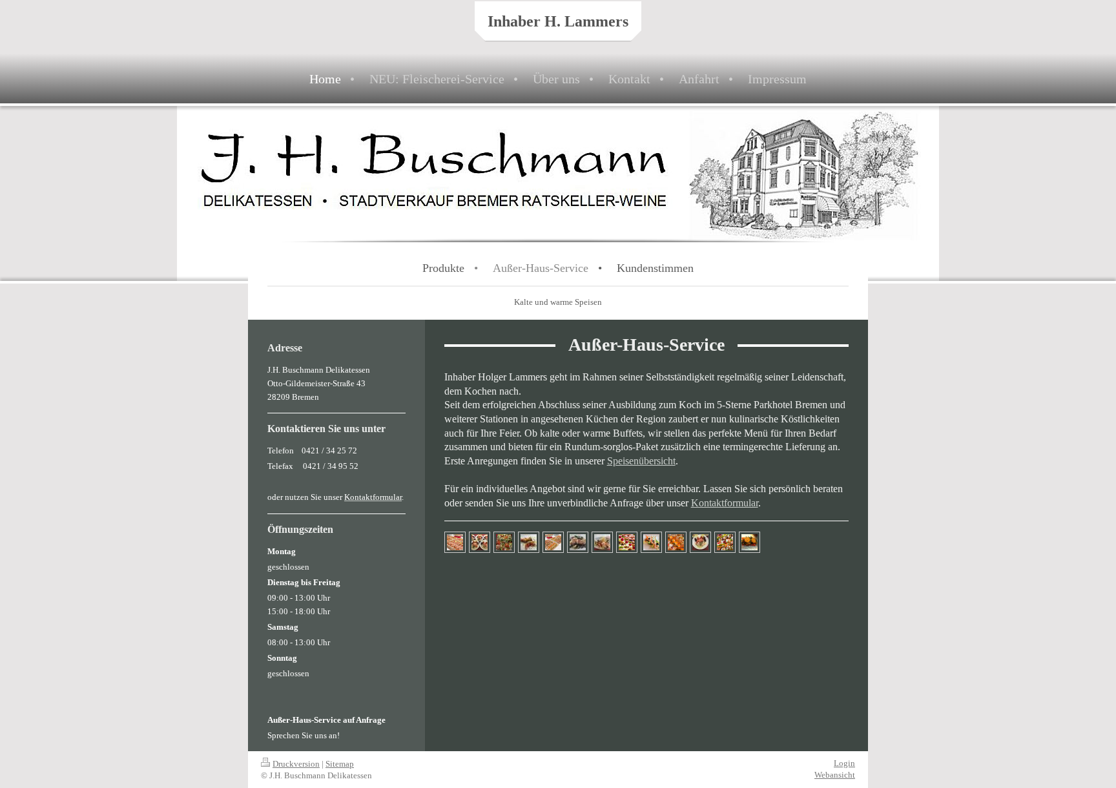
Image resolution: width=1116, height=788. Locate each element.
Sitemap (340, 764)
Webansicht (834, 775)
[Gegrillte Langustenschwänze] (529, 542)
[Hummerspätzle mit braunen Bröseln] (602, 542)
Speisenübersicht (641, 460)
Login (844, 763)
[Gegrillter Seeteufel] (578, 542)
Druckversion (296, 764)
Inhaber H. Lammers (558, 21)
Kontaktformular (724, 502)
